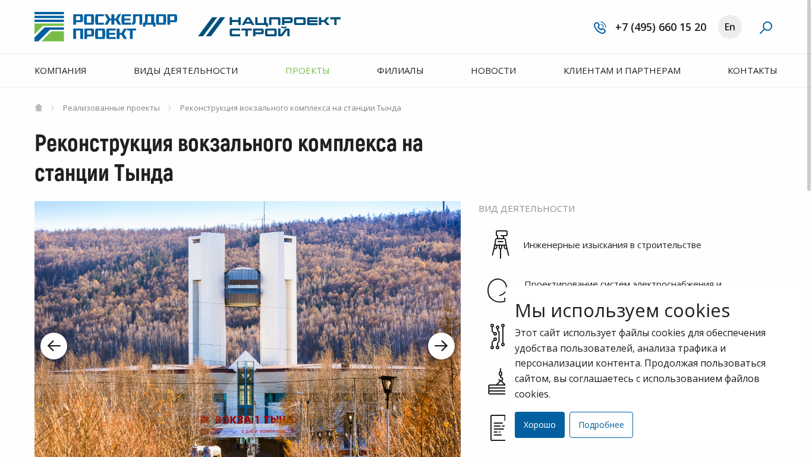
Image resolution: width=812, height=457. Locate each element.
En (730, 26)
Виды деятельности (186, 70)
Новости (493, 70)
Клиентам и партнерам (622, 70)
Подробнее (601, 424)
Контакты (753, 70)
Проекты (307, 70)
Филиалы (400, 70)
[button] (53, 346)
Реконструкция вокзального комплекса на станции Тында (289, 107)
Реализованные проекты (110, 107)
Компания (60, 70)
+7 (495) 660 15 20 (659, 27)
